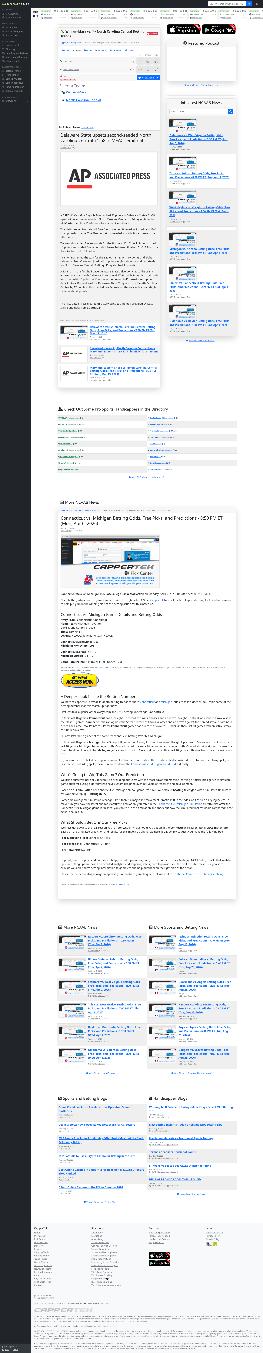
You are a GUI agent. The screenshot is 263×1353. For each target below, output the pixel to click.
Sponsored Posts (100, 1242)
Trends (78, 50)
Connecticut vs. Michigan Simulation (179, 804)
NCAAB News (88, 127)
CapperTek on (98, 1278)
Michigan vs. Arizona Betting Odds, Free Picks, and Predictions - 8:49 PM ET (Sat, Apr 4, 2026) (199, 251)
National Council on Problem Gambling (199, 874)
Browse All (11, 100)
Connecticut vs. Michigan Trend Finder (154, 764)
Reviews (38, 1249)
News (130, 50)
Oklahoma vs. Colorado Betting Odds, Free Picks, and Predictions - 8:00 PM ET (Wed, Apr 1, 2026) (113, 1054)
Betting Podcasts (14, 90)
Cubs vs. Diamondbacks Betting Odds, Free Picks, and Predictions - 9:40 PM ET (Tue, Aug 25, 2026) (204, 963)
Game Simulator (13, 78)
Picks (66, 50)
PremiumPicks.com (106, 667)
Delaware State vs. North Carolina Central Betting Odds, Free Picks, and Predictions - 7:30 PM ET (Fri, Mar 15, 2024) (122, 330)
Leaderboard (12, 45)
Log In (15, 1349)
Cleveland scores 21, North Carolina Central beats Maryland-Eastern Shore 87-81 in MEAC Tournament (124, 349)
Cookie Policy (212, 1239)
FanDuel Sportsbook (159, 1235)
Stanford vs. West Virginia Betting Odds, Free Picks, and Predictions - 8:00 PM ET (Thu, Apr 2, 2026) (114, 986)
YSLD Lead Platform (101, 1272)
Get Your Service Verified (104, 1245)
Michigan (166, 702)
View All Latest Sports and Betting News (192, 1073)
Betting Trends (13, 70)
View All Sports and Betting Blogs (101, 1202)
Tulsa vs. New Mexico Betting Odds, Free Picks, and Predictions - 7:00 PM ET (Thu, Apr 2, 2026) (114, 1008)
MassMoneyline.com (160, 1117)
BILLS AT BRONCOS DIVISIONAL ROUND (175, 1179)
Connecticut (147, 702)
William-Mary (76, 92)
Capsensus (117, 50)
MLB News (183, 950)
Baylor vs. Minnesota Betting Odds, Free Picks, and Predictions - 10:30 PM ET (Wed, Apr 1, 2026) (114, 1031)
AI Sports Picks (156, 1242)
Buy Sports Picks (42, 1278)
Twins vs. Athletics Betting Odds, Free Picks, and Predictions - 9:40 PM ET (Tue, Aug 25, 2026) (204, 940)
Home (37, 1232)
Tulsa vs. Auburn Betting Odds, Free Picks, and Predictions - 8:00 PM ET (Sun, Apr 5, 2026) (199, 175)
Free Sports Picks (100, 1268)
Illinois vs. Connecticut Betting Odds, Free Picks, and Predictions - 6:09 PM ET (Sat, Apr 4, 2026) (199, 287)
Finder (89, 50)
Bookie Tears (12, 60)
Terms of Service (214, 1232)
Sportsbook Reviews (16, 56)
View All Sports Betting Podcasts (201, 85)
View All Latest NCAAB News (102, 1073)
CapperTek (64, 43)
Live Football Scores (159, 1239)
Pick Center (11, 27)
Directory (10, 49)
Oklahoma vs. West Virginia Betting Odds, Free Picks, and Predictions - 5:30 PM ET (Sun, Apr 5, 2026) (198, 139)
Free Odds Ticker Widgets (104, 1265)
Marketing (96, 1235)
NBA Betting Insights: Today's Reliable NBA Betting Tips (185, 1124)
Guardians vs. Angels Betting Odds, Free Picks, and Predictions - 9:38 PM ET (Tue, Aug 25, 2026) (204, 986)
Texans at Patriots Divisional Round (172, 1152)
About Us (39, 1275)
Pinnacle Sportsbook (159, 1232)
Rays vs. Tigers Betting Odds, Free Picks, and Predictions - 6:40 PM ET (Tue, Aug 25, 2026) (204, 1031)
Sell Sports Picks (42, 1281)
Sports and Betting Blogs (104, 1255)
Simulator (102, 50)
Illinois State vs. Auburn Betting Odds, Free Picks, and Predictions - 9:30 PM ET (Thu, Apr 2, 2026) (113, 963)
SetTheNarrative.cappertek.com (165, 1144)
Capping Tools (41, 1252)
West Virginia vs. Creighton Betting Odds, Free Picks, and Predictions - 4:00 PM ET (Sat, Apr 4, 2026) (199, 211)
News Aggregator (14, 86)
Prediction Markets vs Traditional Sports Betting (181, 1138)
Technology (97, 1232)
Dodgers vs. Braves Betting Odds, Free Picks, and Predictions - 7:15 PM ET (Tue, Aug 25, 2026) (204, 1054)
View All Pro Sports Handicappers (147, 477)
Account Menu (13, 17)
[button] (257, 4)
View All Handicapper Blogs (192, 1194)
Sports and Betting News (80, 510)
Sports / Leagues (14, 31)
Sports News (12, 35)
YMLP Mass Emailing (102, 1275)
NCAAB (87, 43)
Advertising (97, 1239)
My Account (12, 13)
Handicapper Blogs (101, 1258)
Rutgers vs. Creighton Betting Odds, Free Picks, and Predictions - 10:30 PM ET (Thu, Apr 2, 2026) (114, 940)
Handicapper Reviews (17, 53)
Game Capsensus (14, 82)
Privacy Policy (213, 1235)
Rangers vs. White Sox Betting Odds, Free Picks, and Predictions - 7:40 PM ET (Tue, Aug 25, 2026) (204, 1008)
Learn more (124, 884)
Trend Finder (12, 74)
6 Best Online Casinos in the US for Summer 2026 (91, 1187)
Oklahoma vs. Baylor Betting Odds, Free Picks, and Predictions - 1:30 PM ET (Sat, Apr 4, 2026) (199, 323)
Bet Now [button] (153, 33)
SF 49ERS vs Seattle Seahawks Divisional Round (180, 1166)
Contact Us (39, 1285)
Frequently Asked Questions (106, 1262)
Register (5, 1349)
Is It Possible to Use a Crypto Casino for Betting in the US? (97, 1156)
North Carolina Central (83, 100)
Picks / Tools (147, 77)
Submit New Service (101, 1249)
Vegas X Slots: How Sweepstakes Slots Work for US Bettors (97, 1124)
